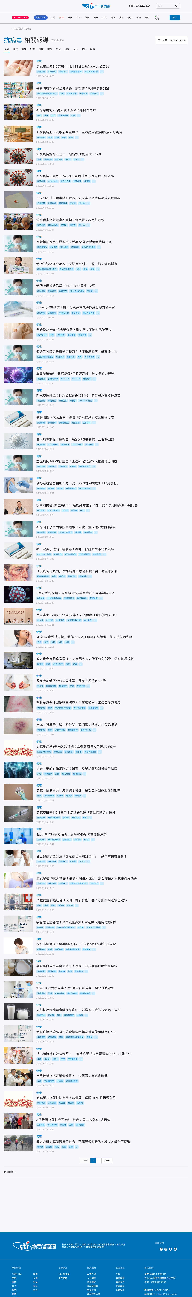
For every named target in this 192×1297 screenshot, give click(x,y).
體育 (96, 17)
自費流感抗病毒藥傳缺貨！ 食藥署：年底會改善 (18, 1077)
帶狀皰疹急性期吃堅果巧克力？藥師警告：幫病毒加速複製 (18, 704)
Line (170, 1249)
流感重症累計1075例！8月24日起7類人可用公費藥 (18, 68)
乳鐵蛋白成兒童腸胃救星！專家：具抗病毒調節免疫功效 (18, 967)
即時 (53, 17)
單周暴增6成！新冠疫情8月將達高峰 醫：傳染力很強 (18, 375)
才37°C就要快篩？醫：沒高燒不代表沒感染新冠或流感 (18, 309)
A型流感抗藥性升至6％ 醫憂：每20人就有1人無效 (18, 1121)
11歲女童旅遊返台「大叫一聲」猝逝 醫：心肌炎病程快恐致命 (18, 902)
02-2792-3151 (162, 1290)
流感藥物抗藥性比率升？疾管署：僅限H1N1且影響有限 (18, 1099)
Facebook (161, 1249)
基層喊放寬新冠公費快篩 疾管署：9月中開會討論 (18, 90)
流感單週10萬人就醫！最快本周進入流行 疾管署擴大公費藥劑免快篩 (18, 880)
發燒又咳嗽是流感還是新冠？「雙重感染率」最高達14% (18, 353)
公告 (118, 1274)
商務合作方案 (93, 1294)
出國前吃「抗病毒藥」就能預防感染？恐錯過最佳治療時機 (18, 199)
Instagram (165, 1249)
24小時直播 (64, 1274)
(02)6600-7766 (158, 1282)
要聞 (70, 17)
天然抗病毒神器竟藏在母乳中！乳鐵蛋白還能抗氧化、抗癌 (18, 1011)
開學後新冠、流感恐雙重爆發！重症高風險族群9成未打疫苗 (18, 134)
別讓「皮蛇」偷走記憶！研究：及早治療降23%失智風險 (18, 770)
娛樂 (87, 17)
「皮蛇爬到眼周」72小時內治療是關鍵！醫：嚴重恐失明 (18, 572)
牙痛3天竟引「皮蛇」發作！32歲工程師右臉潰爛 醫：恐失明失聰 (18, 638)
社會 (79, 17)
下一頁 (107, 1161)
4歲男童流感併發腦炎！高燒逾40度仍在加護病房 (18, 836)
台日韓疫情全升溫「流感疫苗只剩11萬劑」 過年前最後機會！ (18, 858)
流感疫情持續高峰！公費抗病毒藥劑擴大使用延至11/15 (18, 1033)
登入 (175, 17)
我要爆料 (120, 1286)
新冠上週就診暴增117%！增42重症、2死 (18, 287)
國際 (113, 17)
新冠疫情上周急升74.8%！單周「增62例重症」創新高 (18, 177)
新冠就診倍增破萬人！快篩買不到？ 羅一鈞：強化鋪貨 (18, 265)
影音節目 (62, 1278)
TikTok (175, 1249)
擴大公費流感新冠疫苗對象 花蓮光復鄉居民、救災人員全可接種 (18, 1143)
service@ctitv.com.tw (166, 1294)
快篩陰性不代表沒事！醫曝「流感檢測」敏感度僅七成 (18, 419)
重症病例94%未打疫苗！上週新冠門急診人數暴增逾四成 (18, 463)
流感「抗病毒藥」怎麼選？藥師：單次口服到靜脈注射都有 (18, 792)
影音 (130, 17)
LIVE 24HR (21, 17)
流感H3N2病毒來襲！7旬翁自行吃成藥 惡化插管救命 (18, 989)
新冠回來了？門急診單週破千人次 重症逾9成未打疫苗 (18, 529)
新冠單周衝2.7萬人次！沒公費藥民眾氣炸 (18, 112)
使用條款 (91, 1282)
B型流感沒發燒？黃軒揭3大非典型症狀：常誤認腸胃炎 (18, 594)
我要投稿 (120, 1290)
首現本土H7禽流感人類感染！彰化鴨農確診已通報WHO (18, 616)
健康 (138, 17)
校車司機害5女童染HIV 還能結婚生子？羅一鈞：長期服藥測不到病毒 (18, 507)
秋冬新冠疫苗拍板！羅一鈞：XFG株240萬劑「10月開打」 (18, 485)
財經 (147, 17)
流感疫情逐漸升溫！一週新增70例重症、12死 (18, 156)
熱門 (61, 17)
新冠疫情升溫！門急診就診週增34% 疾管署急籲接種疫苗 (18, 397)
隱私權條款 (92, 1286)
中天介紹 (91, 1274)
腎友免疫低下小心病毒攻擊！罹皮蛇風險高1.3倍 (18, 682)
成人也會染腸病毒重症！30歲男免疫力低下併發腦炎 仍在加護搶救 (18, 660)
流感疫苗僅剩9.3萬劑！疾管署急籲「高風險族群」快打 (18, 814)
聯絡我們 (120, 1282)
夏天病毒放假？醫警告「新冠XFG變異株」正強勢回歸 (18, 441)
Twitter (156, 1249)
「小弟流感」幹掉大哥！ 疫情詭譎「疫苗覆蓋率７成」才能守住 (18, 1055)
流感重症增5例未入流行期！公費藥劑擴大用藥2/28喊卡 (18, 748)
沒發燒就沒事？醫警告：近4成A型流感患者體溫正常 (18, 243)
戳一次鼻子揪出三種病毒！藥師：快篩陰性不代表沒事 (18, 550)
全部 (6, 49)
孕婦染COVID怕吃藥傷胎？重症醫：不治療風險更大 (18, 331)
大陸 (121, 17)
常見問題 (120, 1278)
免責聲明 (91, 1290)
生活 (104, 17)
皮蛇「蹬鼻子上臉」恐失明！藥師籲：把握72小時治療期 (18, 726)
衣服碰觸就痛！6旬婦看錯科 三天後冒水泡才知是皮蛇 (18, 945)
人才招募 (91, 1278)
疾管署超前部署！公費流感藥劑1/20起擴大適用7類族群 (18, 924)
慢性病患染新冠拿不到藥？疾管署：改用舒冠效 (18, 221)
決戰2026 (41, 17)
